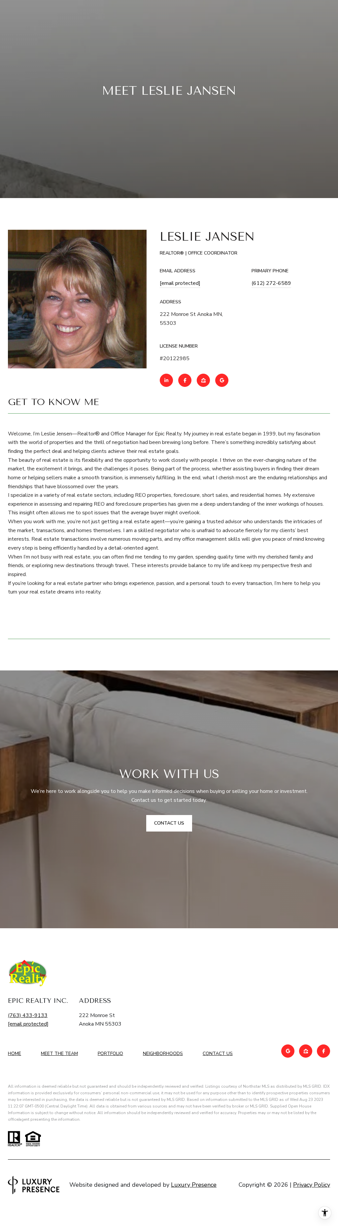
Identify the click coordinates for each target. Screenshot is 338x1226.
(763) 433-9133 (28, 1015)
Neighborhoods (163, 1053)
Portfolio (110, 1053)
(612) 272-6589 (271, 283)
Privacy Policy (311, 1185)
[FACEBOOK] (184, 380)
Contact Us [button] (169, 823)
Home (14, 1053)
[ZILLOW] (203, 380)
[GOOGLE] (221, 380)
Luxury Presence (194, 1185)
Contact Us (218, 1054)
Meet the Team (59, 1053)
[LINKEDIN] (166, 380)
